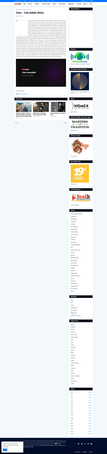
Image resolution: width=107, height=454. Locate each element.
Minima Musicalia (75, 257)
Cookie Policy (78, 451)
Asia (72, 302)
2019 (81, 415)
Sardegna (73, 368)
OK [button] (5, 449)
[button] (87, 4)
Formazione (73, 242)
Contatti (43, 1)
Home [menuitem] (24, 3)
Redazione (25, 1)
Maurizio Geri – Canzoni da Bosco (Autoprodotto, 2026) (39, 114)
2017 (81, 410)
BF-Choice (73, 224)
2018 (81, 413)
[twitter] (89, 1)
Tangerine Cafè (74, 286)
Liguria (72, 345)
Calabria (73, 329)
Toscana (73, 373)
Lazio (72, 342)
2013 (81, 400)
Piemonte (73, 357)
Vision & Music (74, 288)
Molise (72, 352)
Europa (72, 305)
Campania (73, 332)
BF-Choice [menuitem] (79, 3)
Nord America (74, 310)
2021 (81, 420)
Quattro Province (74, 363)
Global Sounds (74, 307)
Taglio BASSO (74, 283)
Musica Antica (74, 260)
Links (52, 1)
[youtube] (92, 1)
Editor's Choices (32, 1)
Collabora (38, 1)
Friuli (72, 339)
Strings (72, 278)
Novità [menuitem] (54, 3)
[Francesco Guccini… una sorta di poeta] (58, 107)
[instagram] (85, 1)
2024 (81, 428)
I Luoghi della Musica (75, 244)
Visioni (72, 291)
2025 (81, 431)
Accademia (73, 221)
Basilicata (73, 326)
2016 (81, 407)
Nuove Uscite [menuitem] (62, 3)
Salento (72, 365)
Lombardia (73, 347)
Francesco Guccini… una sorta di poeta (58, 114)
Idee (72, 247)
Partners (48, 1)
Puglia (72, 360)
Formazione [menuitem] (71, 3)
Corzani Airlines (74, 234)
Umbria (72, 378)
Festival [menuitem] (30, 3)
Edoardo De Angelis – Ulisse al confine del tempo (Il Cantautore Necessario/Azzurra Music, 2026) (24, 115)
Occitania (73, 355)
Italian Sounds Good (75, 250)
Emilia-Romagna (74, 337)
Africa (72, 300)
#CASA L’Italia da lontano (76, 213)
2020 (81, 418)
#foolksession (74, 219)
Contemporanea (74, 231)
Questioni (73, 270)
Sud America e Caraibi (76, 315)
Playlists (73, 268)
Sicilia (72, 370)
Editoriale (73, 239)
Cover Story (73, 237)
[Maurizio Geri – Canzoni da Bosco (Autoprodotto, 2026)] (41, 107)
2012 (81, 397)
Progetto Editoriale (18, 1)
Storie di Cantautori (26, 9)
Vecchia (65, 122)
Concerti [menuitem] (37, 3)
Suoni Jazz (73, 281)
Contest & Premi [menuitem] (46, 3)
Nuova (16, 122)
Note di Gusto (74, 262)
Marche (72, 350)
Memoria (73, 255)
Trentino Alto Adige (75, 376)
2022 (81, 423)
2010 (81, 392)
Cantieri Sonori (74, 229)
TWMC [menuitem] (84, 3)
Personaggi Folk (74, 265)
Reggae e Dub (74, 273)
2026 (81, 433)
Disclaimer (84, 451)
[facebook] (81, 1)
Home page (18, 9)
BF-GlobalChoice (74, 226)
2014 (81, 402)
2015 (81, 405)
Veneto (72, 383)
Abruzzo (73, 324)
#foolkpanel (73, 216)
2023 (81, 426)
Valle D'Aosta (74, 381)
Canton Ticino (74, 334)
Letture (72, 252)
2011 (81, 395)
